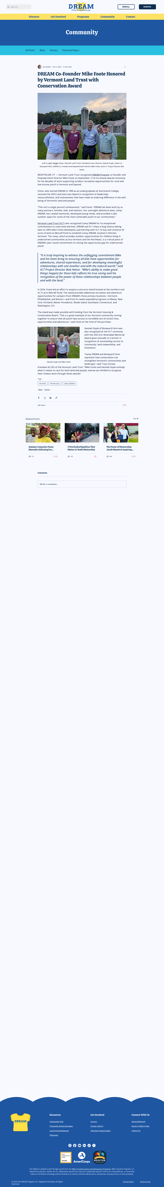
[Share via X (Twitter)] (44, 398)
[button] (34, 17)
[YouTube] (79, 1145)
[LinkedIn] (84, 1145)
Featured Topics (70, 50)
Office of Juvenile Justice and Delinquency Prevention (91, 1169)
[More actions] (125, 66)
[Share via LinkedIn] (50, 398)
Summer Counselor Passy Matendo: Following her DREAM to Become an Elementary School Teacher (42, 448)
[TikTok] (89, 1145)
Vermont (42, 383)
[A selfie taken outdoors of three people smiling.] (43, 432)
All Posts (30, 50)
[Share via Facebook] (39, 398)
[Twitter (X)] (94, 1145)
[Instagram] (70, 1145)
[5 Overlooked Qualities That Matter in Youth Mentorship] (82, 432)
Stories (54, 50)
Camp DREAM (69, 383)
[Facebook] (74, 1145)
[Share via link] (56, 398)
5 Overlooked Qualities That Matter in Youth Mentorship (81, 448)
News (42, 50)
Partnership (55, 383)
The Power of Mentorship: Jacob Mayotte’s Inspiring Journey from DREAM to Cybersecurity (119, 448)
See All (135, 418)
